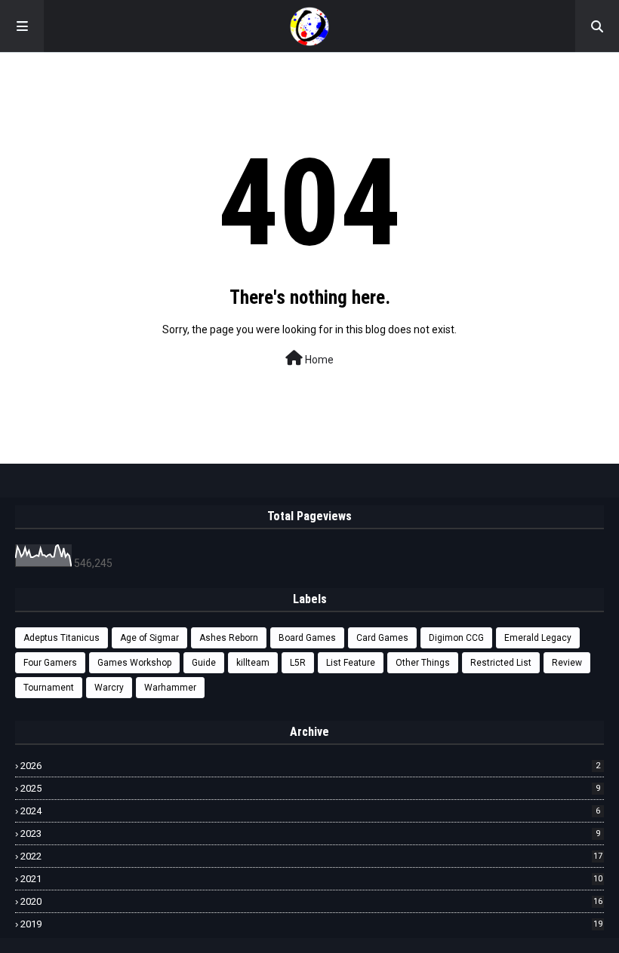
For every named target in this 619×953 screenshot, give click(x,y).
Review (567, 662)
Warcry (109, 687)
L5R (298, 662)
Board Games (307, 638)
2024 (310, 811)
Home (318, 360)
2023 (310, 833)
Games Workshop (134, 662)
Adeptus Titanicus (61, 638)
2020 (311, 901)
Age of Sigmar (149, 638)
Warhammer (170, 687)
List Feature (350, 662)
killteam (252, 662)
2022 (311, 856)
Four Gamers (50, 662)
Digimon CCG (456, 638)
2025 (310, 788)
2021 (311, 878)
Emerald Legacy (537, 638)
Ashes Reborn (228, 638)
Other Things (423, 662)
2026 (310, 765)
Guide (204, 662)
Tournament (48, 687)
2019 (311, 924)
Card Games (382, 638)
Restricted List (500, 662)
